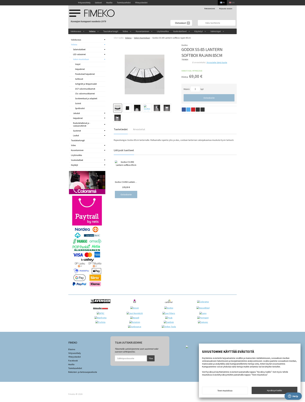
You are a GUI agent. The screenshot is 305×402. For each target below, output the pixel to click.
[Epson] (135, 307)
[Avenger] (101, 304)
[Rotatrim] (135, 322)
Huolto (109, 2)
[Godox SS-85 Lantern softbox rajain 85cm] (144, 74)
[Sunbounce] (135, 326)
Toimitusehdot (124, 2)
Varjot (77, 64)
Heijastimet (80, 69)
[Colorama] (203, 301)
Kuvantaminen (142, 31)
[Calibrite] (170, 304)
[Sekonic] (204, 322)
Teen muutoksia (224, 390)
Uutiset (98, 2)
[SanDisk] (169, 322)
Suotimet (77, 130)
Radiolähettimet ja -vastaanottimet (81, 124)
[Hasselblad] (204, 307)
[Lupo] (203, 313)
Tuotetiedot (121, 129)
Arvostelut (139, 129)
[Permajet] (203, 317)
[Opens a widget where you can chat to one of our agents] (293, 396)
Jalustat (76, 113)
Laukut (76, 135)
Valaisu (92, 31)
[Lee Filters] (170, 313)
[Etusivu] (72, 2)
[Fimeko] (93, 13)
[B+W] (135, 304)
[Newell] (135, 317)
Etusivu (71, 349)
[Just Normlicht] (135, 313)
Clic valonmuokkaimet (85, 93)
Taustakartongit (110, 31)
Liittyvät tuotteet (124, 150)
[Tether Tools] (170, 326)
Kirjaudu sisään (225, 8)
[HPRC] (101, 313)
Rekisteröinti (209, 8)
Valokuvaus (76, 31)
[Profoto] (101, 322)
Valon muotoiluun (81, 59)
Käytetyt (198, 31)
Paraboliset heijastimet (85, 74)
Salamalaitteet (79, 49)
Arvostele (217, 62)
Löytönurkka (163, 31)
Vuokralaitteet (180, 31)
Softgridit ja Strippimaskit (86, 84)
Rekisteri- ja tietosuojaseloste (82, 372)
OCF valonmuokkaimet (85, 88)
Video (125, 31)
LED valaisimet (79, 54)
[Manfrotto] (101, 317)
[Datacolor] (101, 310)
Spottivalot (80, 108)
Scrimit (78, 103)
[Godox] (169, 307)
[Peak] (169, 317)
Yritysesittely (84, 2)
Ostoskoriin (209, 97)
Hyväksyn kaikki (274, 390)
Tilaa (151, 358)
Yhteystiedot (141, 2)
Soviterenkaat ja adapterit (86, 98)
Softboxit (79, 79)
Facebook (73, 360)
